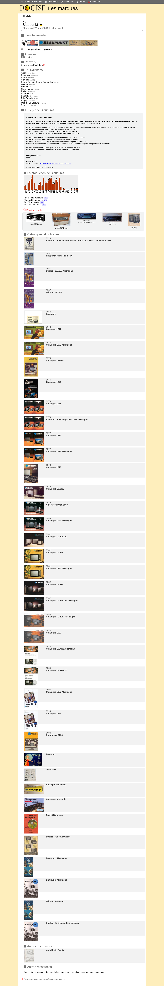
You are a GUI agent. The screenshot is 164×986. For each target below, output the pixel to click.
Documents (52, 2)
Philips (28, 91)
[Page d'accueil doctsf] (32, 11)
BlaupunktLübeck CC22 (112, 223)
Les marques (63, 8)
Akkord (28, 73)
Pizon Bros (29, 94)
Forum (81, 2)
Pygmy (28, 100)
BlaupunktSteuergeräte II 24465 (61, 228)
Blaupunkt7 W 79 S (134, 228)
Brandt (27, 77)
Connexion (95, 2)
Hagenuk (29, 87)
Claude (28, 80)
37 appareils (36, 202)
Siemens (29, 105)
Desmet (28, 84)
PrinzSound (30, 98)
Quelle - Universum (33, 103)
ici (106, 972)
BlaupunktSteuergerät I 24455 (36, 223)
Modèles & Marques (32, 2)
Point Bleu (38, 65)
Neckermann (30, 89)
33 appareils (39, 200)
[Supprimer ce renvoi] (44, 65)
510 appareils (37, 205)
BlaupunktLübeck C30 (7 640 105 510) (86, 221)
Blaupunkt (29, 75)
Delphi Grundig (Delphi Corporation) (41, 82)
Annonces (68, 2)
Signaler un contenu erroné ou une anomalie (44, 979)
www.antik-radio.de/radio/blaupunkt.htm (55, 164)
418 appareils (39, 198)
